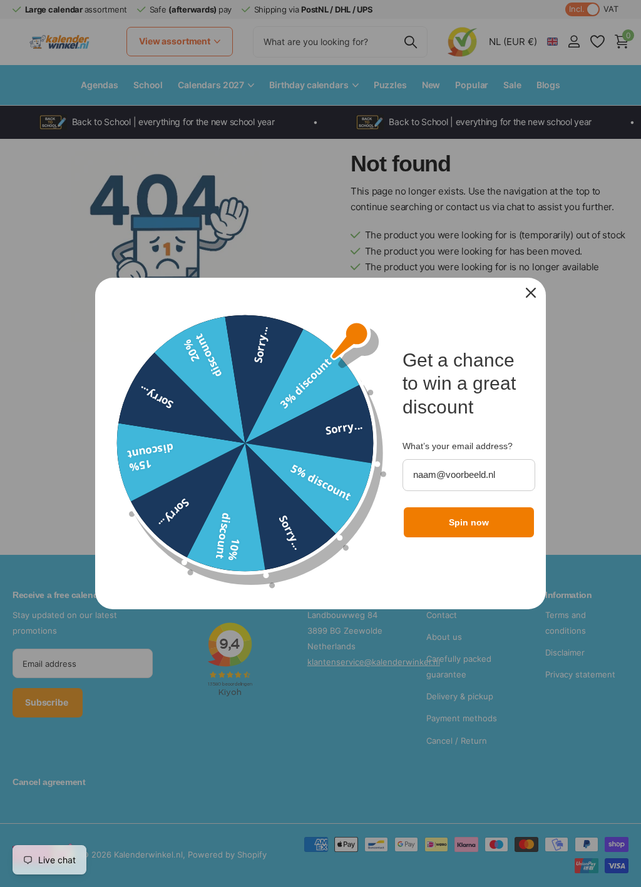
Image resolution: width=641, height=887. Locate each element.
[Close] (531, 293)
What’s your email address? (458, 446)
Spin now (469, 522)
